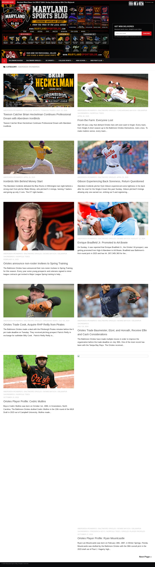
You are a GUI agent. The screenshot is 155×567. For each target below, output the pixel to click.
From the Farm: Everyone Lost (95, 120)
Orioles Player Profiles (133, 531)
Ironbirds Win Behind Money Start (23, 181)
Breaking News (50, 321)
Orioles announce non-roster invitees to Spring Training (35, 263)
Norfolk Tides (97, 113)
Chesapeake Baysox (126, 110)
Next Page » (145, 557)
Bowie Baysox (49, 254)
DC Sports (50, 60)
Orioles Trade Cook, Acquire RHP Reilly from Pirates (34, 324)
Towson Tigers (48, 110)
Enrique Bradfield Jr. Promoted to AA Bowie (103, 242)
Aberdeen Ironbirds (13, 110)
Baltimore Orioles (33, 60)
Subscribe (146, 33)
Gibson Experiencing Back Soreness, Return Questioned (111, 181)
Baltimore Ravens (16, 60)
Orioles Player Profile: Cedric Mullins (24, 401)
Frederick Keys (97, 531)
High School (81, 60)
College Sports (65, 60)
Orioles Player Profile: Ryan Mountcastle (101, 538)
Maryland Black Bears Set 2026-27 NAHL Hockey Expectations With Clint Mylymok (45, 2)
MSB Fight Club (96, 60)
